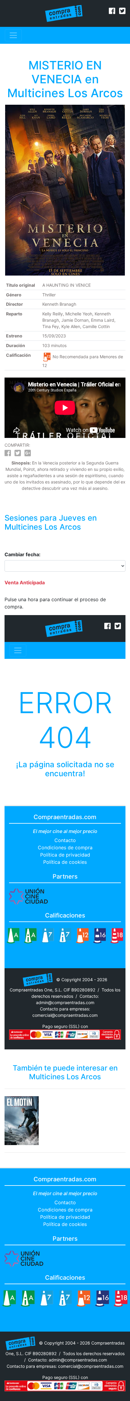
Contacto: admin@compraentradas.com (67, 1359)
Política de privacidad (65, 855)
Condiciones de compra (65, 847)
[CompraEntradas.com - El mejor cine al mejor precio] (64, 13)
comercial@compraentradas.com (65, 1015)
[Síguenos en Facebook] (112, 12)
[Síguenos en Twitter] (122, 12)
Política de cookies (65, 862)
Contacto (65, 840)
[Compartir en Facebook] (8, 454)
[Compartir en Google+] (27, 454)
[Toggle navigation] (13, 35)
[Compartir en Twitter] (18, 454)
